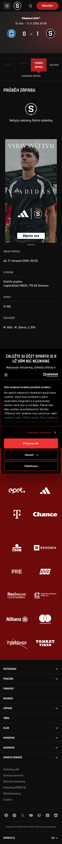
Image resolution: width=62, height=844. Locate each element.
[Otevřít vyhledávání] (30, 6)
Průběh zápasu (39, 64)
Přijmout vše (31, 443)
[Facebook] (6, 815)
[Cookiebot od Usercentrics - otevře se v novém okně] (43, 375)
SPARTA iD (9, 838)
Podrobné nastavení (39, 432)
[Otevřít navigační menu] (7, 5)
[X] (23, 815)
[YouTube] (31, 815)
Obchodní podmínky (14, 781)
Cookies (7, 799)
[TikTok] (47, 815)
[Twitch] (39, 815)
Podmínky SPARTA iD (14, 787)
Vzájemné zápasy (31, 75)
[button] (9, 669)
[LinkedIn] (56, 815)
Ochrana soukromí (13, 775)
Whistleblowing (11, 793)
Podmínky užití (11, 769)
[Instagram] (14, 815)
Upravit (29, 454)
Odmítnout (31, 466)
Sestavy (54, 64)
